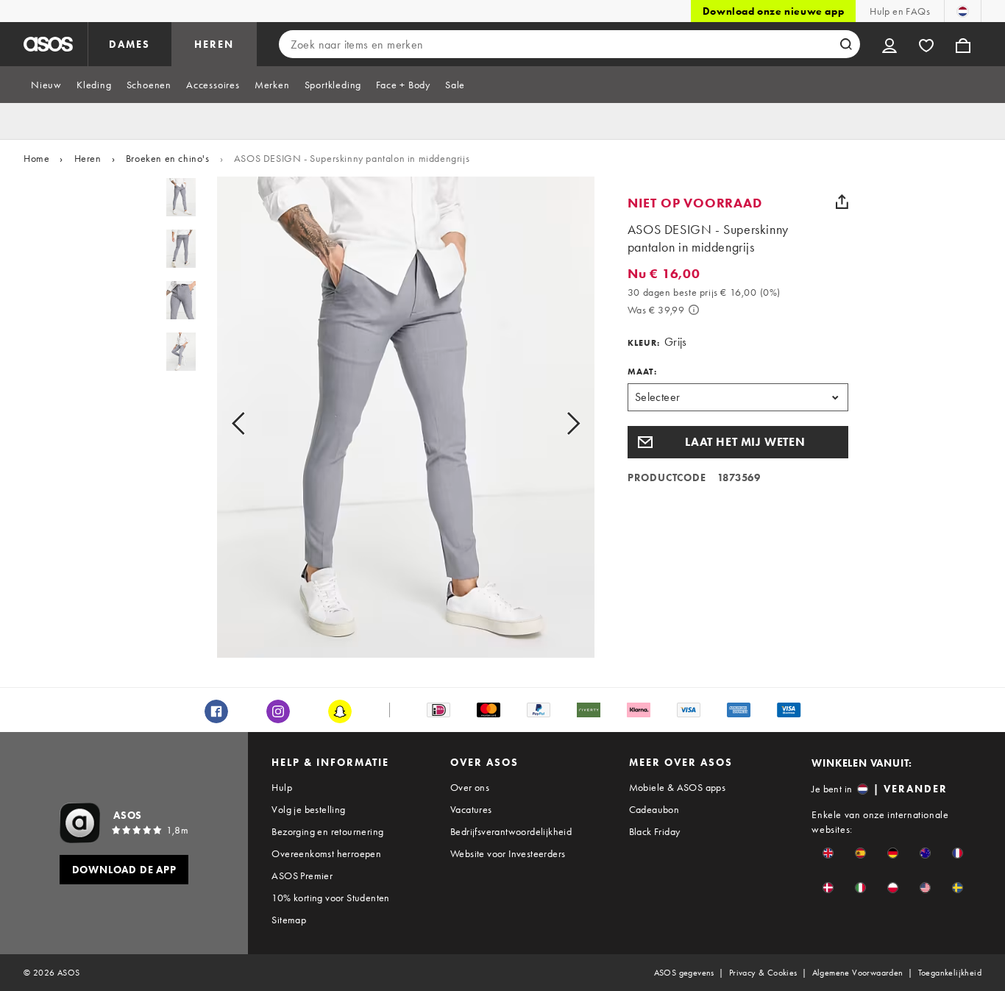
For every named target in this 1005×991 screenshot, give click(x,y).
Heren (88, 158)
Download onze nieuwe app (773, 11)
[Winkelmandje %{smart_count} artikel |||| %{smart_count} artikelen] (963, 44)
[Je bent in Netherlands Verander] (963, 11)
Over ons (469, 787)
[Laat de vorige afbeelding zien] (255, 423)
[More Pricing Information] (693, 309)
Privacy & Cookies (763, 972)
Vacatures (471, 809)
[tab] (46, 84)
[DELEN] (842, 201)
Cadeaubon (654, 809)
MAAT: (642, 371)
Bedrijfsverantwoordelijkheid (511, 831)
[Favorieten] (926, 44)
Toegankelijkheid (949, 972)
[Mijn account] (889, 44)
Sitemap (288, 919)
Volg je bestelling (308, 809)
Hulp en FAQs (900, 11)
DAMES (129, 44)
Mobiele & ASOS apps (677, 787)
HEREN (214, 44)
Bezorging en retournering (327, 831)
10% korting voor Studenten (330, 897)
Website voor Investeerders (507, 853)
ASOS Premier (302, 875)
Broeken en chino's (168, 158)
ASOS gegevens (684, 972)
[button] (738, 442)
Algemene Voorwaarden (857, 972)
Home (36, 158)
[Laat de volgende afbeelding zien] (556, 423)
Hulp (281, 787)
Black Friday (655, 831)
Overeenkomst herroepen (326, 853)
